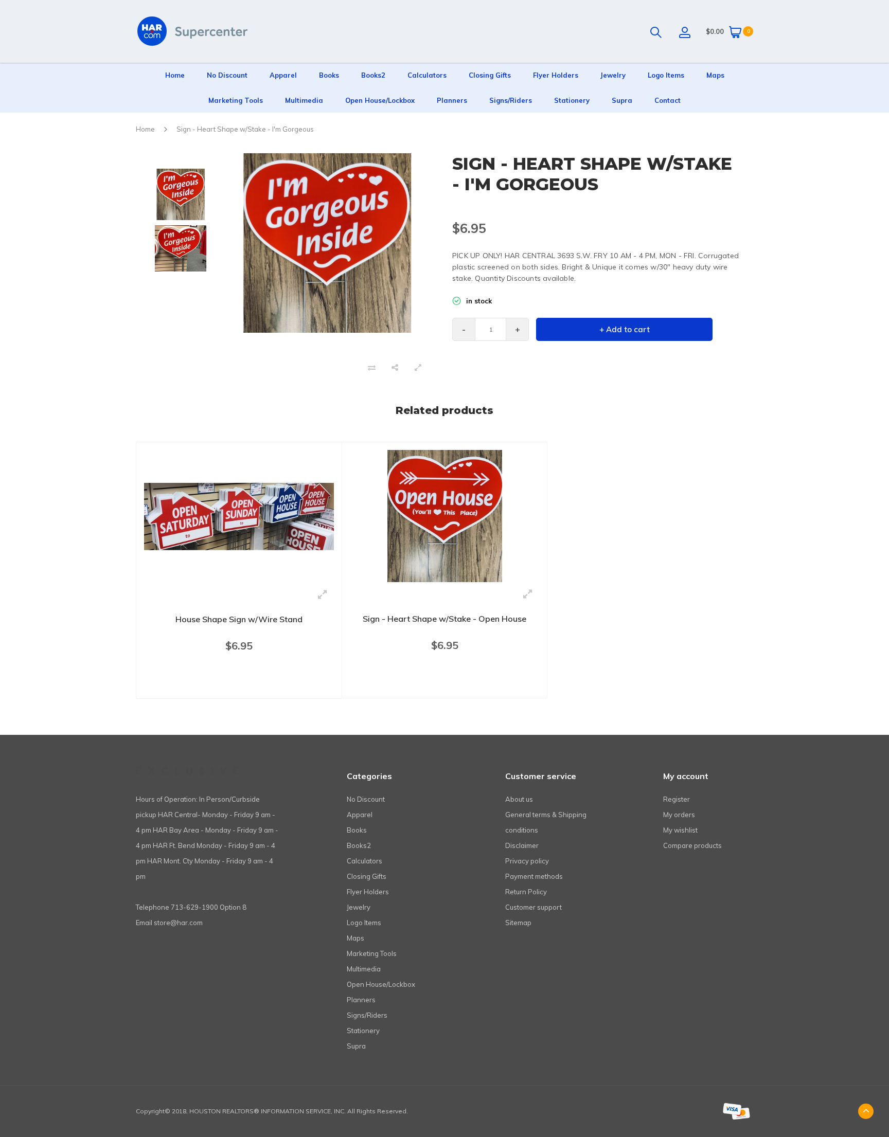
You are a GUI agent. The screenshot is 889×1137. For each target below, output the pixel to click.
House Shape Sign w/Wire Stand (239, 619)
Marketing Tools (235, 100)
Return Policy (526, 892)
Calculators (427, 75)
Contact (667, 100)
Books (329, 75)
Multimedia (304, 100)
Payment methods (534, 876)
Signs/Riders (510, 100)
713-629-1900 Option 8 (208, 907)
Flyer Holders (555, 75)
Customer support (533, 907)
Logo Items (666, 75)
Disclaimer (522, 845)
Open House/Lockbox (380, 100)
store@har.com (178, 922)
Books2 (373, 75)
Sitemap (518, 922)
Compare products (692, 845)
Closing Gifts (490, 75)
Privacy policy (527, 861)
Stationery (572, 100)
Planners (452, 100)
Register (676, 799)
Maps (715, 75)
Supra (622, 100)
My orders (679, 814)
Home (175, 75)
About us (519, 799)
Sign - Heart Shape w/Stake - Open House (444, 618)
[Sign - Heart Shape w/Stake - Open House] (444, 515)
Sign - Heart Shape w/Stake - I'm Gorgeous (245, 129)
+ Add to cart (624, 329)
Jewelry (613, 75)
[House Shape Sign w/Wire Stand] (239, 515)
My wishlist (680, 830)
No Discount (227, 75)
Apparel (283, 75)
